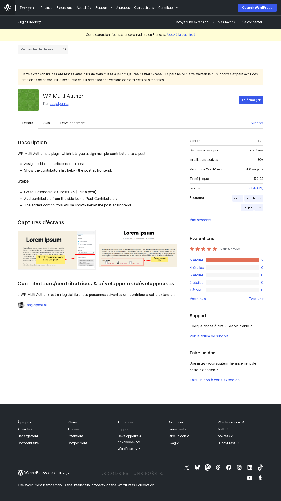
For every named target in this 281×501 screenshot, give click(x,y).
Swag (174, 443)
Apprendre (125, 422)
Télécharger (251, 100)
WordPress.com (231, 422)
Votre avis (198, 299)
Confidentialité (28, 443)
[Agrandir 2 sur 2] (171, 236)
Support (257, 123)
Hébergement (28, 436)
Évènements (177, 429)
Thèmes (73, 429)
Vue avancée (200, 220)
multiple (247, 207)
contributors (254, 198)
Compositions (77, 443)
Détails (27, 123)
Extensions (75, 436)
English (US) (254, 188)
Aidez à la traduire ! (181, 34)
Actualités (25, 429)
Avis (46, 123)
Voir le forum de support (209, 336)
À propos (24, 422)
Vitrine (72, 422)
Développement (73, 123)
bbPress (226, 436)
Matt (223, 429)
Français (65, 473)
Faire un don (179, 436)
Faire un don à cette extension (215, 380)
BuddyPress (228, 443)
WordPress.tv (129, 449)
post (259, 207)
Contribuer (175, 422)
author (238, 198)
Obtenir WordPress (257, 7)
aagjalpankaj (59, 103)
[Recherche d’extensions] (64, 49)
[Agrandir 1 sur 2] (90, 236)
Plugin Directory (29, 22)
